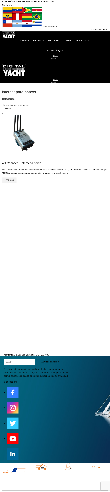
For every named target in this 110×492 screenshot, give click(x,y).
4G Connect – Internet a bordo (21, 163)
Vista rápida (5, 157)
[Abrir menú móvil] (55, 61)
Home (5, 105)
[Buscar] (55, 45)
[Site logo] (8, 35)
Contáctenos (8, 5)
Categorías (8, 99)
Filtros (8, 108)
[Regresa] (5, 86)
